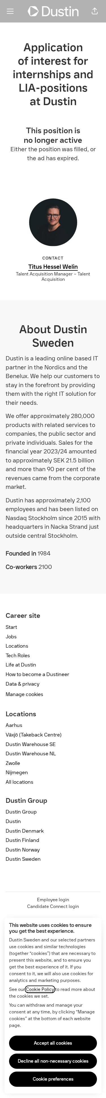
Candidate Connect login (53, 906)
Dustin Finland (22, 840)
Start (11, 627)
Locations (17, 646)
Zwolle (13, 763)
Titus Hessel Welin (53, 266)
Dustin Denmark (25, 831)
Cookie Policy (40, 989)
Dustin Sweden (23, 859)
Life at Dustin (21, 665)
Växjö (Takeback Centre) (34, 735)
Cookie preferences (53, 1079)
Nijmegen (17, 772)
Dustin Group (21, 812)
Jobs (11, 637)
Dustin (13, 821)
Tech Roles (18, 655)
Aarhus (14, 725)
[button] (95, 11)
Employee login (53, 899)
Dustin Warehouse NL (31, 754)
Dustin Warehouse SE (31, 744)
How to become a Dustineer (37, 674)
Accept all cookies (53, 1043)
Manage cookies (24, 694)
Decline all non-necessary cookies (53, 1061)
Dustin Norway (23, 850)
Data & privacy (23, 684)
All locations (19, 782)
